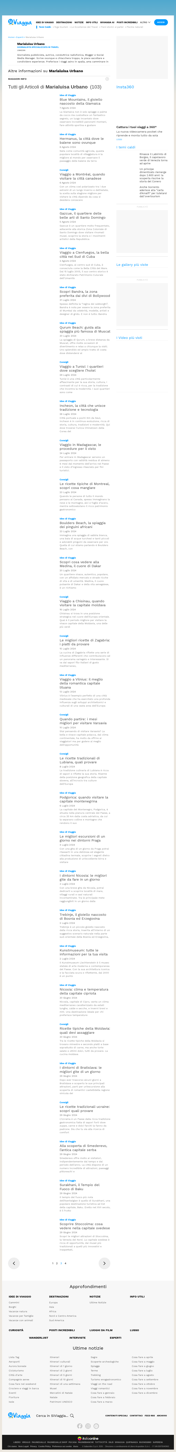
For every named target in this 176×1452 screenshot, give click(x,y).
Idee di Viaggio (68, 95)
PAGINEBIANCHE (86, 1442)
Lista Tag (14, 1357)
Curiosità (16, 1330)
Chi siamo (12, 1446)
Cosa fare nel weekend (22, 1384)
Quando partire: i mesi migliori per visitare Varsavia (83, 721)
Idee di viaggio (45, 22)
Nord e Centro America (62, 1315)
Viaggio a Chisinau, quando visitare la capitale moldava (83, 603)
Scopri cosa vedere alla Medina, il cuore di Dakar (80, 564)
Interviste (77, 1337)
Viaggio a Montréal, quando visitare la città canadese (82, 176)
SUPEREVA (158, 1442)
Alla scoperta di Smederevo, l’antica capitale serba (83, 1148)
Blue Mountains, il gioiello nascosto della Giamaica (81, 101)
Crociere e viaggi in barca (24, 1388)
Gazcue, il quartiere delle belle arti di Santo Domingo (83, 215)
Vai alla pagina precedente (14, 1263)
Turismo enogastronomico (106, 1379)
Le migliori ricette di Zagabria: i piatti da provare (85, 642)
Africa (52, 1311)
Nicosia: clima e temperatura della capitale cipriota (84, 991)
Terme (94, 1370)
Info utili (92, 22)
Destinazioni (64, 22)
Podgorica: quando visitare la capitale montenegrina (84, 799)
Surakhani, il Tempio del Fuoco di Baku (79, 1187)
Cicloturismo (16, 1370)
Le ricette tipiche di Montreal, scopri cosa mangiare (84, 486)
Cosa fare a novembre (145, 1388)
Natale (53, 1397)
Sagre (94, 1357)
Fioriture (14, 1397)
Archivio (162, 1415)
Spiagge (95, 1366)
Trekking (96, 1375)
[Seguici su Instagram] (88, 1426)
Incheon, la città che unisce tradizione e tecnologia (83, 408)
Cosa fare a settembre (145, 1379)
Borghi (12, 1307)
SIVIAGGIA (120, 1442)
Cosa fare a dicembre (144, 1392)
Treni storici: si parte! (112, 27)
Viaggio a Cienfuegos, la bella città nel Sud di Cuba (84, 254)
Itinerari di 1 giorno (61, 1366)
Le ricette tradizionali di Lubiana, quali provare (80, 760)
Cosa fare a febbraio (103, 1397)
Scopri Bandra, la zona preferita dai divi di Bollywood (85, 293)
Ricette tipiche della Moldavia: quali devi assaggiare (85, 1030)
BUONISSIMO (145, 1442)
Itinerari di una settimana (65, 1384)
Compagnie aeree (19, 1379)
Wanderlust (38, 1337)
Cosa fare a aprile (142, 1357)
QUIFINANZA (132, 1442)
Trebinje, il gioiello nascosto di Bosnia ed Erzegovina (83, 916)
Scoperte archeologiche (105, 1361)
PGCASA (73, 1442)
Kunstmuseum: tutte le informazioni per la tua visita (84, 952)
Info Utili (137, 1296)
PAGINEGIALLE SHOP (57, 1442)
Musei (53, 1388)
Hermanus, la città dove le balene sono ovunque (82, 141)
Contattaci (136, 1415)
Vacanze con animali (21, 1320)
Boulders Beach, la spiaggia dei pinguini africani (83, 525)
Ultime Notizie (98, 1302)
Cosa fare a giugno (143, 1366)
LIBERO (17, 1442)
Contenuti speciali (116, 1415)
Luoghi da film (101, 1330)
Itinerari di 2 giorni (61, 1370)
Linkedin (21, 50)
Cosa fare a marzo (101, 1401)
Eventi (12, 1392)
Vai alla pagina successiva (104, 1263)
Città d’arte (15, 1375)
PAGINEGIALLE (39, 1442)
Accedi (161, 22)
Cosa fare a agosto (143, 1375)
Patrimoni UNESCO (61, 1401)
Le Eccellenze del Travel (84, 27)
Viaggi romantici (100, 1388)
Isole (11, 1401)
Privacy (33, 1446)
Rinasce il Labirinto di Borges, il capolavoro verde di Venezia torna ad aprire (153, 159)
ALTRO (143, 22)
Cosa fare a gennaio (102, 1392)
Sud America (56, 1320)
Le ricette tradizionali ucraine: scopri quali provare (85, 1109)
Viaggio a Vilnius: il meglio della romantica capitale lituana (81, 683)
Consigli (64, 170)
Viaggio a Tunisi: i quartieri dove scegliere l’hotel (81, 368)
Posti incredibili (127, 22)
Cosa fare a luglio (142, 1370)
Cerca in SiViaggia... (52, 1416)
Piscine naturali (135, 27)
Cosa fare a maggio (143, 1361)
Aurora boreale (17, 1366)
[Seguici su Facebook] (79, 1426)
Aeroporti (14, 1361)
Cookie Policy (44, 1446)
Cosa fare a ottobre (143, 1384)
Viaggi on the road (101, 1384)
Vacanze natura (18, 1311)
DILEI (111, 1442)
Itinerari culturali (60, 1361)
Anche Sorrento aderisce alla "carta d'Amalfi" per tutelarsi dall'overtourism (153, 192)
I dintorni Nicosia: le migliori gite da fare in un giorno (83, 877)
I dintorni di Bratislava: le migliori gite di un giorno (81, 1069)
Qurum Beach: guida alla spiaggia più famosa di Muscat (85, 329)
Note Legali (23, 1446)
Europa (53, 1302)
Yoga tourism (61, 27)
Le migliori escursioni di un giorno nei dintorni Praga (82, 838)
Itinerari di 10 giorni (61, 1379)
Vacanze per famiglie (21, 1315)
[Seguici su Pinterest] (96, 1426)
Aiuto (75, 1446)
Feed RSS (150, 1415)
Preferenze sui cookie (62, 1446)
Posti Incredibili (62, 1330)
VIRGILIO (26, 1442)
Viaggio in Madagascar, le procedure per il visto (80, 447)
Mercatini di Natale (61, 1392)
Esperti (19, 37)
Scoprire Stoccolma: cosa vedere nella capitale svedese (85, 1226)
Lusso (134, 1330)
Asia (51, 1307)
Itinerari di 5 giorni (61, 1375)
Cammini (14, 1302)
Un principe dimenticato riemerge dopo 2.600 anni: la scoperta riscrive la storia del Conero (153, 175)
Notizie (79, 22)
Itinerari (54, 1357)
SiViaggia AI (107, 22)
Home (11, 37)
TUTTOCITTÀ (101, 1442)
